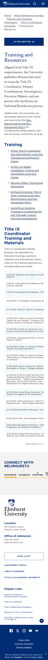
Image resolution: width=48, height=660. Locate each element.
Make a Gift (24, 556)
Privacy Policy (24, 640)
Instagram (10, 475)
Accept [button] (18, 657)
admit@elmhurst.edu (13, 542)
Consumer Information (24, 644)
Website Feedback (24, 647)
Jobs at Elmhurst (14, 571)
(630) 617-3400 (11, 540)
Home (7, 15)
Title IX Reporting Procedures (17, 607)
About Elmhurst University (29, 15)
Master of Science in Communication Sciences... (16, 596)
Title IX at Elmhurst (13, 602)
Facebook (24, 475)
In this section (22, 42)
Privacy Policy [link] (37, 657)
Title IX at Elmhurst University (22, 578)
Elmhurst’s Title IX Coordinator (18, 612)
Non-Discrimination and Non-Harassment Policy (18, 123)
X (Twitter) (37, 474)
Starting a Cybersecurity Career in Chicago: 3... (18, 619)
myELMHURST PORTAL (15, 565)
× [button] (46, 654)
